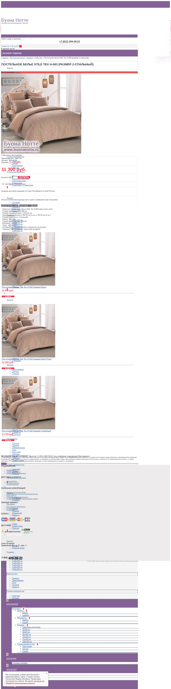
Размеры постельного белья (16, 492)
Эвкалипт (17, 361)
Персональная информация (15, 506)
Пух (14, 450)
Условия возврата (12, 484)
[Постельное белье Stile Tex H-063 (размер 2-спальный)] (41, 153)
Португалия (18, 166)
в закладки (8, 184)
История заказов (12, 508)
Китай (15, 163)
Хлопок (16, 443)
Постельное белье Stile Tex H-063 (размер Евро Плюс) (27, 359)
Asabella (16, 73)
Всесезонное (18, 370)
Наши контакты (11, 481)
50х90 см (26, 632)
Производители (11, 470)
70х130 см (26, 637)
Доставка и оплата (12, 483)
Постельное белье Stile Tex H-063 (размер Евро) (24, 287)
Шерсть (16, 515)
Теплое (16, 374)
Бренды (10, 68)
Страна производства (15, 157)
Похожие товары (28, 206)
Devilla (25, 613)
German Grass (19, 548)
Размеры (10, 552)
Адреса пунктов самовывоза (16, 473)
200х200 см (17, 570)
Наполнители (12, 574)
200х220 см (17, 231)
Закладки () (10, 510)
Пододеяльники (19, 181)
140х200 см (17, 563)
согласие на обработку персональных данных (24, 682)
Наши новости (11, 495)
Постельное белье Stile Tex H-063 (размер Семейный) (26, 431)
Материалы (22, 618)
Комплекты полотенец (31, 627)
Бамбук (16, 446)
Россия (16, 528)
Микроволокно (19, 448)
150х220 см (17, 222)
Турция (25, 651)
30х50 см (26, 629)
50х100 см (26, 634)
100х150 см (27, 641)
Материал (11, 504)
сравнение (20, 184)
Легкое (16, 372)
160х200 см (17, 565)
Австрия (16, 596)
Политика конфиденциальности (17, 497)
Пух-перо (17, 452)
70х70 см (17, 435)
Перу (15, 524)
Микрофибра (18, 581)
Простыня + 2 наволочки (23, 185)
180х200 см (17, 567)
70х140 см (26, 639)
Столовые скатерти (19, 663)
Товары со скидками (13, 472)
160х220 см (17, 224)
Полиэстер (17, 513)
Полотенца (16, 609)
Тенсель (16, 454)
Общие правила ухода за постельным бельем (22, 494)
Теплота (10, 365)
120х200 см (17, 561)
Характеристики (10, 206)
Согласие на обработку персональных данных (22, 499)
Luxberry (16, 207)
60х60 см (17, 432)
